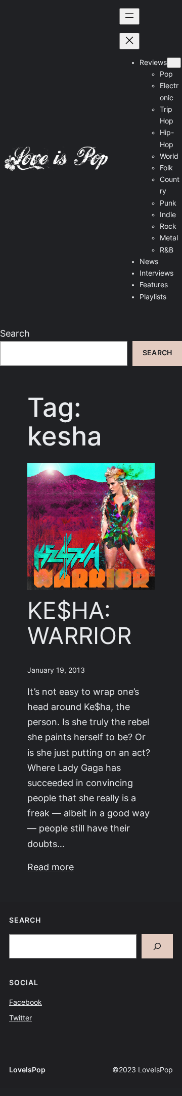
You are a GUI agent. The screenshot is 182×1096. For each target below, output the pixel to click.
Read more (50, 867)
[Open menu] (129, 16)
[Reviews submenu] (174, 62)
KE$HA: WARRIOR (79, 623)
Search (15, 333)
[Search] (157, 946)
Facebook (25, 1002)
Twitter (20, 1018)
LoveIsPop (27, 1070)
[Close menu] (129, 41)
